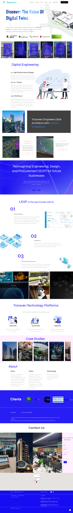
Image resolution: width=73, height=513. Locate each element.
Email (64, 449)
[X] (51, 492)
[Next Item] (70, 50)
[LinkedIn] (53, 492)
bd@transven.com (67, 439)
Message (65, 454)
